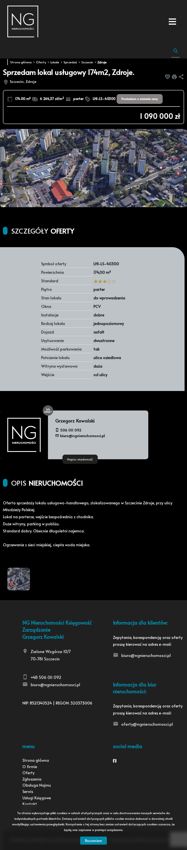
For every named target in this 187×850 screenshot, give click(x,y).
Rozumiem (93, 840)
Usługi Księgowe (36, 797)
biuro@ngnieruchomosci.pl (82, 435)
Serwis (27, 791)
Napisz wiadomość (80, 459)
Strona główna (35, 760)
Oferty (28, 772)
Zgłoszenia (31, 779)
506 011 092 (70, 429)
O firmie (29, 766)
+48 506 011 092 (46, 677)
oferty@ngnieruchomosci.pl (147, 724)
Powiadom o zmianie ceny (140, 99)
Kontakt (29, 803)
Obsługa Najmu (36, 785)
